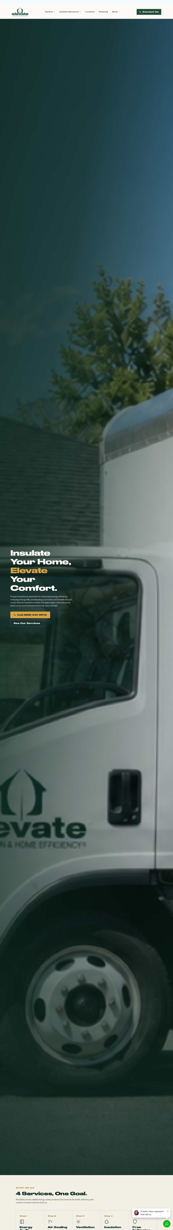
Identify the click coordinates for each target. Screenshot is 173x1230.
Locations (90, 12)
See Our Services (27, 623)
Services (49, 12)
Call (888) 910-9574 (32, 615)
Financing (103, 12)
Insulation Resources (69, 12)
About (115, 12)
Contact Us (150, 12)
